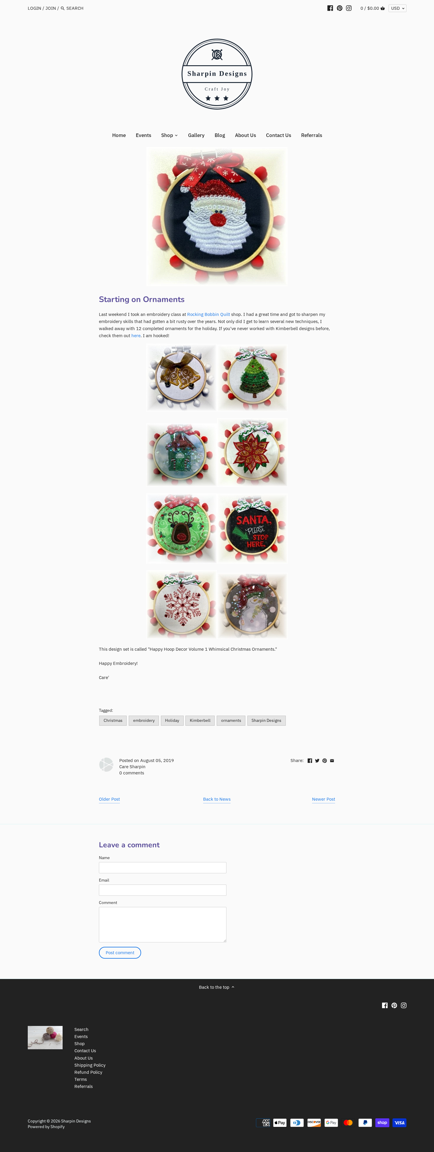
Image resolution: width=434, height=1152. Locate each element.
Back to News (217, 799)
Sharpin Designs (266, 720)
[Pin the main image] (324, 760)
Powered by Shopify (46, 1126)
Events (81, 1036)
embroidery (144, 720)
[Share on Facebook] (310, 760)
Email (104, 880)
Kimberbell (200, 720)
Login (34, 8)
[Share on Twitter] (317, 760)
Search (81, 1029)
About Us (83, 1058)
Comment (108, 902)
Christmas (113, 720)
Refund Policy (88, 1072)
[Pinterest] (339, 8)
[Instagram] (349, 8)
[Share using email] (332, 760)
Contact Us (85, 1050)
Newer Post (323, 799)
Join (50, 8)
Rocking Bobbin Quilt (208, 314)
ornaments (231, 720)
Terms (80, 1079)
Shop (79, 1043)
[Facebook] (330, 8)
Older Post (109, 799)
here (136, 335)
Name (104, 857)
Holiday (172, 720)
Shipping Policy (89, 1065)
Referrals (83, 1086)
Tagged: (106, 710)
